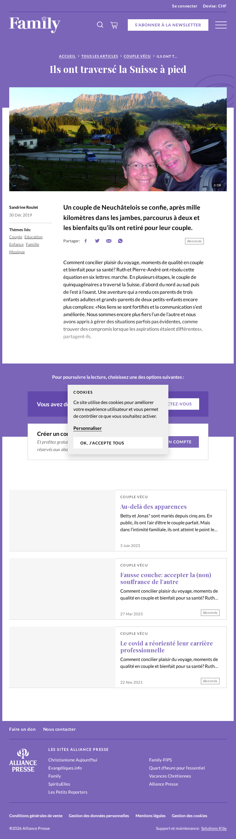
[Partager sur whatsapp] (120, 240)
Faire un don (22, 729)
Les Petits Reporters (67, 791)
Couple (15, 236)
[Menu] (221, 25)
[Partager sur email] (108, 240)
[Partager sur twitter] (97, 240)
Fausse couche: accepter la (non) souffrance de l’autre (165, 578)
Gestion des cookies (189, 815)
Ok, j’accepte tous (102, 442)
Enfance (16, 244)
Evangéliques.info (65, 767)
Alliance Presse (163, 783)
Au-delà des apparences (153, 506)
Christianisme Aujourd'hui (72, 759)
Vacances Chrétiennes (170, 775)
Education (33, 236)
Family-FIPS (160, 759)
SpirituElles (59, 783)
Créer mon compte (169, 441)
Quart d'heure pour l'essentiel (177, 767)
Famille (32, 244)
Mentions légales (150, 815)
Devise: (215, 5)
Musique (17, 251)
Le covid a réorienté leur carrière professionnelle (166, 646)
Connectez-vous (171, 403)
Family (54, 775)
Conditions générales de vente (35, 815)
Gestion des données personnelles (99, 815)
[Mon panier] (114, 25)
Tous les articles (99, 56)
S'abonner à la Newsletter (168, 24)
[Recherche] (100, 25)
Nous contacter (59, 729)
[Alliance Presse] (23, 772)
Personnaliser (87, 428)
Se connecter (184, 5)
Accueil (67, 56)
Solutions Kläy (214, 828)
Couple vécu (137, 56)
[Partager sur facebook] (85, 240)
